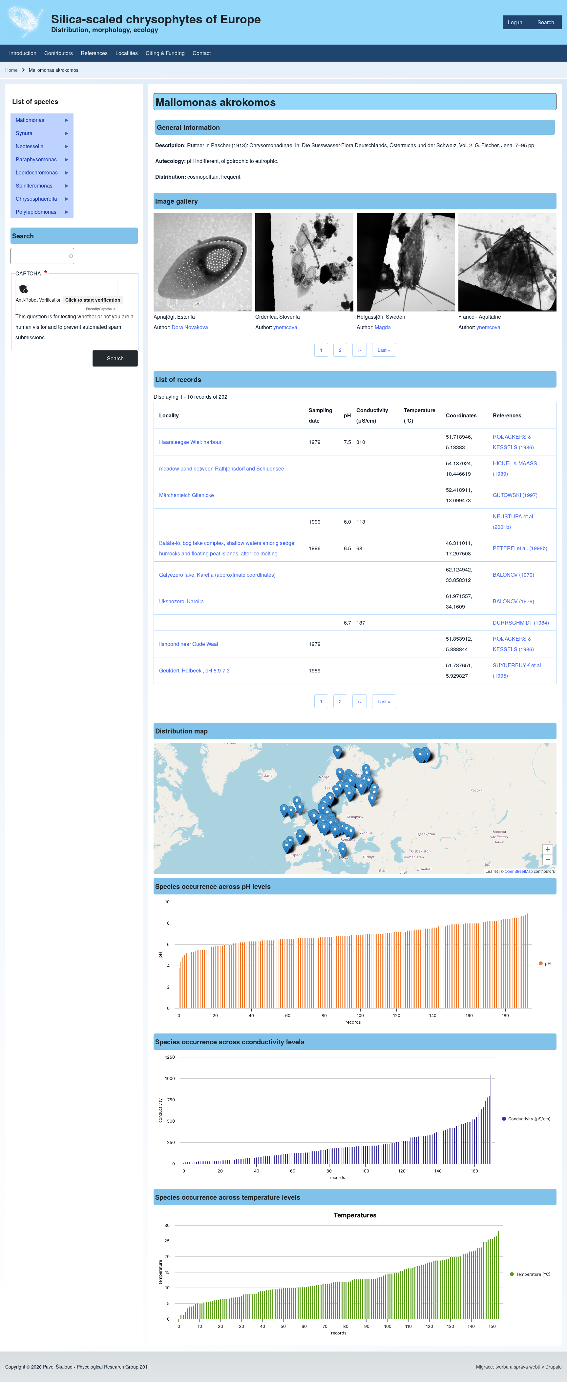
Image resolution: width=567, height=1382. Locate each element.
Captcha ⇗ (101, 309)
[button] (340, 774)
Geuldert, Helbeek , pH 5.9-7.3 (194, 670)
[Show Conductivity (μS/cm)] (526, 1118)
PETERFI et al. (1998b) (520, 548)
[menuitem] (517, 22)
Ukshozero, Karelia (181, 601)
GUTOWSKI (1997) (515, 495)
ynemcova (285, 327)
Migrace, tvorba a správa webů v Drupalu (519, 1366)
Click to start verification (92, 299)
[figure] (355, 964)
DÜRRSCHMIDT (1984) (521, 622)
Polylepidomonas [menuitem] (33, 213)
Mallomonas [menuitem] (27, 121)
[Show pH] (545, 963)
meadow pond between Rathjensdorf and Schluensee (221, 468)
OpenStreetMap (519, 871)
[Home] (26, 22)
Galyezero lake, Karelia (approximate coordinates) (217, 574)
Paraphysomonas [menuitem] (33, 160)
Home (11, 70)
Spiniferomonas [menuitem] (31, 187)
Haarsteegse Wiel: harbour (190, 442)
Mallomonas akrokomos (216, 101)
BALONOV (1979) (513, 574)
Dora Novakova (190, 327)
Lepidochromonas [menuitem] (34, 174)
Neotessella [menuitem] (27, 147)
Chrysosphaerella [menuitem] (33, 200)
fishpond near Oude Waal (188, 644)
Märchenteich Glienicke (186, 495)
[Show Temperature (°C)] (530, 1274)
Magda (383, 327)
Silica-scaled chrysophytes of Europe (156, 18)
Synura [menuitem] (21, 134)
